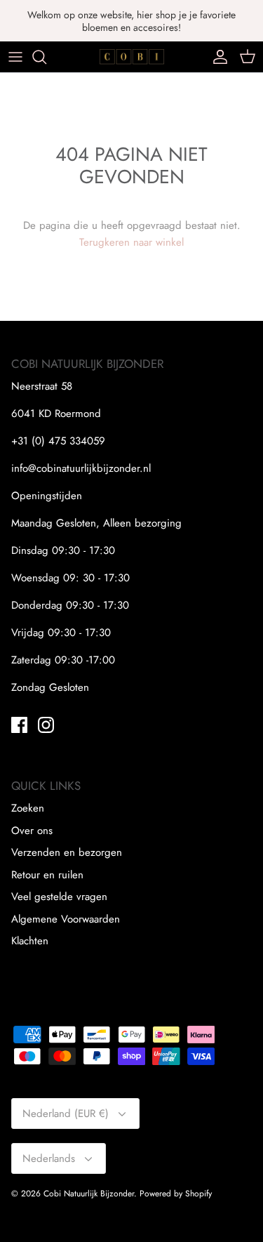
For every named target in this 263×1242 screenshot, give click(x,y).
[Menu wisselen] (15, 56)
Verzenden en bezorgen (66, 852)
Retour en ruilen (47, 875)
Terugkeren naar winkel (131, 242)
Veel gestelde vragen (59, 896)
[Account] (216, 56)
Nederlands (48, 1158)
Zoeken (27, 808)
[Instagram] (46, 725)
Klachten (29, 941)
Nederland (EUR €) (65, 1113)
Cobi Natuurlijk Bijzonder (88, 1193)
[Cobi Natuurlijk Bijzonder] (131, 56)
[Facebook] (19, 725)
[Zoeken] (46, 56)
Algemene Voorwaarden (65, 919)
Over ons (32, 830)
